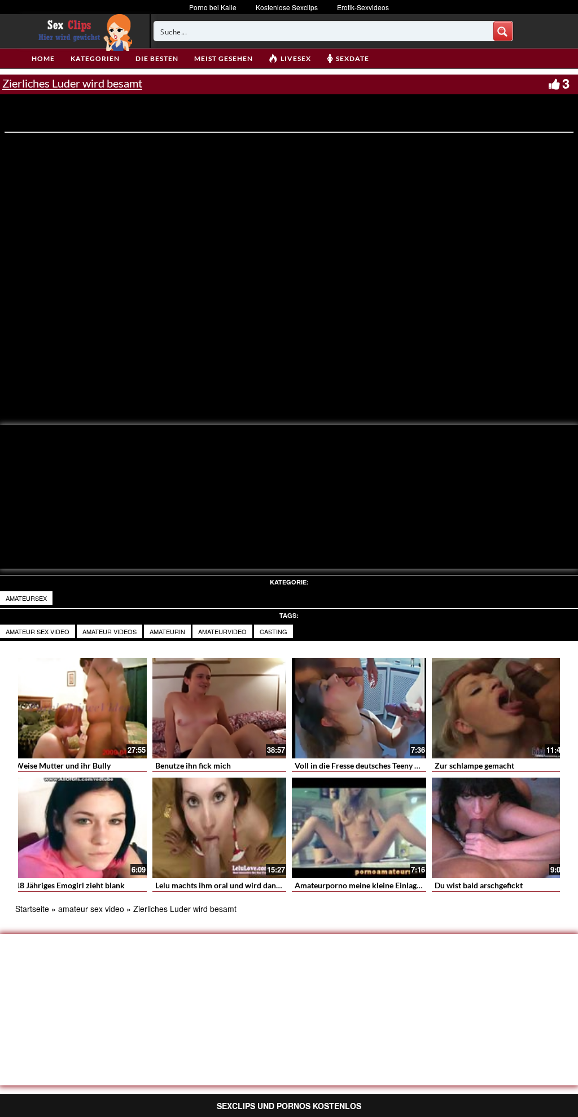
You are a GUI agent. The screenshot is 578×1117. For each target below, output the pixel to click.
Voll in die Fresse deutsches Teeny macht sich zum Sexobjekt (400, 765)
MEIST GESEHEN (223, 58)
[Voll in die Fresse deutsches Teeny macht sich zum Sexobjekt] (359, 708)
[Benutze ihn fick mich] (219, 708)
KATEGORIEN (95, 58)
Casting (273, 631)
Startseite (32, 908)
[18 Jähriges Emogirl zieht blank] (79, 828)
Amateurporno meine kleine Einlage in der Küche (381, 885)
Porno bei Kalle (213, 7)
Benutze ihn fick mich (193, 765)
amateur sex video (37, 631)
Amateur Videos (109, 631)
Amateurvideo (222, 631)
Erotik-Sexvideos (363, 7)
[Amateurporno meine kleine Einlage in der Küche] (359, 828)
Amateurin (167, 631)
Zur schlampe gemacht (474, 765)
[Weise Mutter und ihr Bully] (79, 708)
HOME (43, 58)
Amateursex (26, 598)
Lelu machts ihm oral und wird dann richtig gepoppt (245, 885)
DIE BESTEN (156, 58)
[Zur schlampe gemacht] (499, 708)
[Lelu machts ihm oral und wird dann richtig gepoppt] (219, 828)
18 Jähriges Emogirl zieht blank (70, 885)
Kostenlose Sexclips (287, 7)
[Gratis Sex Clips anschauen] (83, 31)
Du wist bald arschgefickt (479, 885)
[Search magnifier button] (503, 31)
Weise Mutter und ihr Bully (63, 765)
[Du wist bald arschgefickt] (499, 828)
